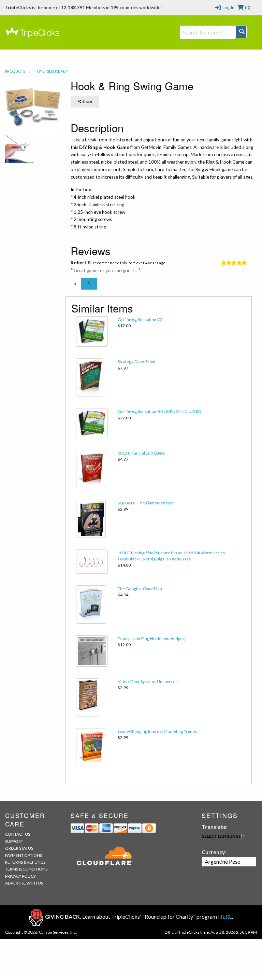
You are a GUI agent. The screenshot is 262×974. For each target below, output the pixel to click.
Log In (227, 7)
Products (15, 71)
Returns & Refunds (25, 862)
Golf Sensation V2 (140, 319)
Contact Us (17, 834)
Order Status (19, 848)
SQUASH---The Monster (145, 502)
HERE (225, 916)
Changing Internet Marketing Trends (157, 731)
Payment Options (23, 855)
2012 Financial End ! (142, 453)
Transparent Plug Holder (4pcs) (152, 638)
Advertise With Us (24, 883)
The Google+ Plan (140, 588)
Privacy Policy (20, 876)
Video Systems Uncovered (148, 681)
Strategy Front (137, 361)
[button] (75, 283)
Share (86, 101)
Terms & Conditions (26, 869)
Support (14, 841)
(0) (247, 7)
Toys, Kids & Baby (51, 71)
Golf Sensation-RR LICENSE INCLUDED (159, 411)
